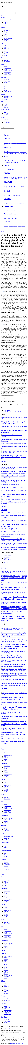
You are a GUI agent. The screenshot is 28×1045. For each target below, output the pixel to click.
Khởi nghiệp (6, 73)
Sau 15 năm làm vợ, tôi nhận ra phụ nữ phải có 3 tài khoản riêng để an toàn (13, 665)
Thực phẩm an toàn (8, 96)
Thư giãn (6, 107)
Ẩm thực (6, 104)
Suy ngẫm (6, 114)
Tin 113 (5, 31)
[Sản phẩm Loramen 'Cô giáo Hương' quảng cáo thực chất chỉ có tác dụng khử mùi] (14, 452)
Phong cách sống (5, 109)
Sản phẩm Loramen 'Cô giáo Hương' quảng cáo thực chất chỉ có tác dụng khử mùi (13, 456)
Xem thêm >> (4, 461)
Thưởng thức (4, 101)
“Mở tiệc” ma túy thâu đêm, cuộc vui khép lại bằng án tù (13, 708)
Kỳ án (5, 34)
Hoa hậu (6, 50)
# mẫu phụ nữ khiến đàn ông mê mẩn (12, 411)
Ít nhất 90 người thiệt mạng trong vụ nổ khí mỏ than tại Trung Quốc (14, 608)
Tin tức (2, 15)
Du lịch (5, 105)
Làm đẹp (6, 55)
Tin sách (6, 123)
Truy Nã (6, 32)
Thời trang (6, 54)
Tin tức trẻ (6, 119)
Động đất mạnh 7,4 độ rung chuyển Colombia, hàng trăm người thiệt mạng (14, 578)
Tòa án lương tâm (8, 38)
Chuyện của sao (7, 48)
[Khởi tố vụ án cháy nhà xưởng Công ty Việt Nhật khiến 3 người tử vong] (14, 477)
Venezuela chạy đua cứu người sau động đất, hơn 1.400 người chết (14, 598)
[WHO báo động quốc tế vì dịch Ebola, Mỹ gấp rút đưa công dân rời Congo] (14, 613)
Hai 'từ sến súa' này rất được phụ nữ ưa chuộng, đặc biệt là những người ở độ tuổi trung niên (13, 635)
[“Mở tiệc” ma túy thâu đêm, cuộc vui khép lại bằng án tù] (14, 427)
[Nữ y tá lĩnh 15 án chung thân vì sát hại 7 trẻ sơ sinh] (13, 499)
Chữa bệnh (6, 98)
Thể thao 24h (7, 61)
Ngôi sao (6, 46)
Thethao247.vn (7, 559)
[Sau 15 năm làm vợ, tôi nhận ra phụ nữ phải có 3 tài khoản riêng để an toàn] (14, 661)
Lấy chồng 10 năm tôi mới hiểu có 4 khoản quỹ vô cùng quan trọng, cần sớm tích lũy (14, 684)
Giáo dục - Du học (8, 70)
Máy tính (6, 82)
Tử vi (5, 112)
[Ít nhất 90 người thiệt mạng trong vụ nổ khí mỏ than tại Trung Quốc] (14, 603)
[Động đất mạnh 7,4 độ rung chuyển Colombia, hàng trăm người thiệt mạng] (14, 572)
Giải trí (2, 43)
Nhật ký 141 (6, 557)
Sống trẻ (3, 117)
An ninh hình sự (7, 555)
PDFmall (6, 562)
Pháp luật (3, 27)
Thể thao (3, 57)
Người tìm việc (7, 68)
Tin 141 (5, 40)
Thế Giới (3, 17)
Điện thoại (6, 83)
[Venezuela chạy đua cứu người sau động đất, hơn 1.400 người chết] (14, 593)
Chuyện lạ (6, 21)
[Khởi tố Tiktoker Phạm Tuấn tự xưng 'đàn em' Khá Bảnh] (14, 491)
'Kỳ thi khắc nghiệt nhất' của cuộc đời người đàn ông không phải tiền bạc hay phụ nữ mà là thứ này (14, 646)
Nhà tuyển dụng (7, 72)
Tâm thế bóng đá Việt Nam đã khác (12, 487)
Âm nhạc (6, 52)
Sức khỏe (3, 94)
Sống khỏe (6, 99)
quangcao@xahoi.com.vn (16, 1043)
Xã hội (5, 558)
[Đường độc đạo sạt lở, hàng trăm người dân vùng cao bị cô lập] (14, 419)
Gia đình (3, 86)
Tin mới (4, 510)
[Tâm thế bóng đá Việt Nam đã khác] (10, 484)
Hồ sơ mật (6, 36)
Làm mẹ (5, 90)
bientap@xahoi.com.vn (10, 1028)
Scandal (5, 47)
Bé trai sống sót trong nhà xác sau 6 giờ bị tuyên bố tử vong (13, 588)
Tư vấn (5, 66)
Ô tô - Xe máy (7, 81)
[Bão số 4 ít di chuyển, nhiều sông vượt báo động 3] (13, 443)
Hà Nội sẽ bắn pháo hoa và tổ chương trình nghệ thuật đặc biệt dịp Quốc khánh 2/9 (14, 472)
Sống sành (6, 113)
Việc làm (3, 64)
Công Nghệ (3, 77)
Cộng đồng (6, 121)
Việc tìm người (7, 74)
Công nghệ (6, 561)
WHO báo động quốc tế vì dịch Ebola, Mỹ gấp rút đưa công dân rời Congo (13, 618)
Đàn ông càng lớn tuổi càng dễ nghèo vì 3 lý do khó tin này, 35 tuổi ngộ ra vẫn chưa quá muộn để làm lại (14, 674)
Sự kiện (3, 568)
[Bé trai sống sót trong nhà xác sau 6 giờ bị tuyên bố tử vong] (14, 584)
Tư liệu (5, 23)
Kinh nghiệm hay (8, 91)
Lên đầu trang (9, 869)
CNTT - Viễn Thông (8, 79)
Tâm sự (5, 88)
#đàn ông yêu (7, 410)
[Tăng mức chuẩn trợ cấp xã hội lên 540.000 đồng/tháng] (14, 436)
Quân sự (6, 22)
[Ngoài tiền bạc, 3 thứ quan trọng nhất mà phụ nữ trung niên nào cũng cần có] (14, 653)
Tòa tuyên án (7, 30)
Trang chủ (3, 869)
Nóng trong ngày (8, 19)
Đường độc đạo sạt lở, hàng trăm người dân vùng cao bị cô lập (13, 422)
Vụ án (5, 25)
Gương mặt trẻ (7, 122)
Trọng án (6, 35)
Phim (5, 51)
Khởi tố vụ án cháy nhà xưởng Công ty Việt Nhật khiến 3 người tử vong (13, 481)
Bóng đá (6, 60)
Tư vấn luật (6, 39)
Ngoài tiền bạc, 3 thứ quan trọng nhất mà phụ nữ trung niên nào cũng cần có (13, 656)
